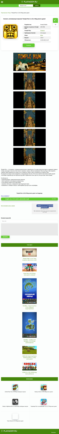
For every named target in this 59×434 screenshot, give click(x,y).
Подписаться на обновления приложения (45, 206)
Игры (41, 35)
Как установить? (5, 195)
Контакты (53, 432)
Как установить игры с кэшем (8, 205)
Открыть (42, 30)
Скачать (28, 45)
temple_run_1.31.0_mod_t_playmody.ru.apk (30, 199)
